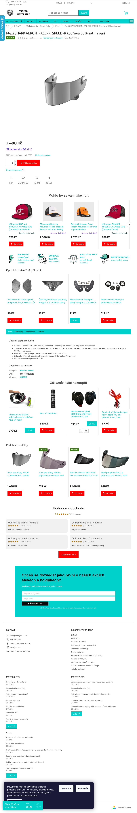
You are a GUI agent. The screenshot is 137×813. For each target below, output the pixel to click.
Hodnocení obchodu (68, 508)
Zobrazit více (68, 554)
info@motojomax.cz (18, 635)
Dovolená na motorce (15, 744)
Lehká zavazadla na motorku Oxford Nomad (25, 762)
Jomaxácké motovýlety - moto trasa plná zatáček (92, 682)
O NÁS (59, 3)
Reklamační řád (78, 652)
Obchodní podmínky (79, 649)
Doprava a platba (78, 642)
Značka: (72, 38)
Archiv (11, 726)
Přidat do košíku (30, 163)
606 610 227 (15, 639)
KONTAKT (71, 3)
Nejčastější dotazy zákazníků (83, 645)
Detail (75, 320)
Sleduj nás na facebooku (20, 643)
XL (86, 431)
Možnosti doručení (43, 155)
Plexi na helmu (27, 370)
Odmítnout (66, 788)
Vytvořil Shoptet (124, 807)
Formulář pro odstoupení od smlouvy (86, 655)
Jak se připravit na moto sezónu (19, 768)
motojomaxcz (15, 647)
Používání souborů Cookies (82, 662)
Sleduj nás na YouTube (20, 651)
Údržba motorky (13, 700)
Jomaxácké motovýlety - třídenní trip (86, 700)
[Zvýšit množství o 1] (15, 161)
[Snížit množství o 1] (15, 164)
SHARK (23, 377)
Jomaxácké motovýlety (15, 688)
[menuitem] (13, 21)
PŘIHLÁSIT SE (35, 603)
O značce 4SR (12, 713)
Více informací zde (28, 795)
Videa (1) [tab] (19, 332)
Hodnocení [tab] (30, 332)
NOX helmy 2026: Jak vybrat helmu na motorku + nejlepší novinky (34, 750)
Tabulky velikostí (78, 669)
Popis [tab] (9, 332)
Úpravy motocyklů (78, 659)
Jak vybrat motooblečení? (17, 694)
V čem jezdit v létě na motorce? (19, 737)
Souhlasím (83, 788)
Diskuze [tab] (41, 332)
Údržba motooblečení (15, 706)
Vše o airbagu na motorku (17, 719)
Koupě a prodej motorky (16, 682)
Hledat (84, 13)
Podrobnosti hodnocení (52, 38)
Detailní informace (14, 170)
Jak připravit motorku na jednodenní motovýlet (90, 694)
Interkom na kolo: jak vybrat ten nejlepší (23, 756)
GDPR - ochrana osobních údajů (85, 666)
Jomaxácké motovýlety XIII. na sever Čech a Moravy (93, 706)
